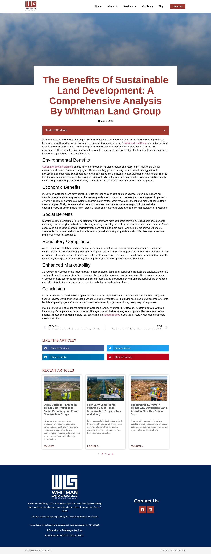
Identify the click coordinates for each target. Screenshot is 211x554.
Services (128, 6)
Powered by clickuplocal (173, 550)
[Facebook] (142, 509)
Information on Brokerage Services (64, 530)
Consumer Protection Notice (64, 535)
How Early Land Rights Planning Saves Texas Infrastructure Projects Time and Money (104, 409)
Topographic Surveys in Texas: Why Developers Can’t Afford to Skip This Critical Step (149, 409)
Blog (161, 6)
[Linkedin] (150, 509)
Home (98, 6)
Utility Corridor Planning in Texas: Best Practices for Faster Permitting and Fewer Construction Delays (61, 409)
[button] (164, 130)
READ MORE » (50, 446)
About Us (112, 6)
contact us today (111, 315)
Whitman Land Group (135, 143)
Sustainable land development (57, 167)
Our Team (147, 6)
